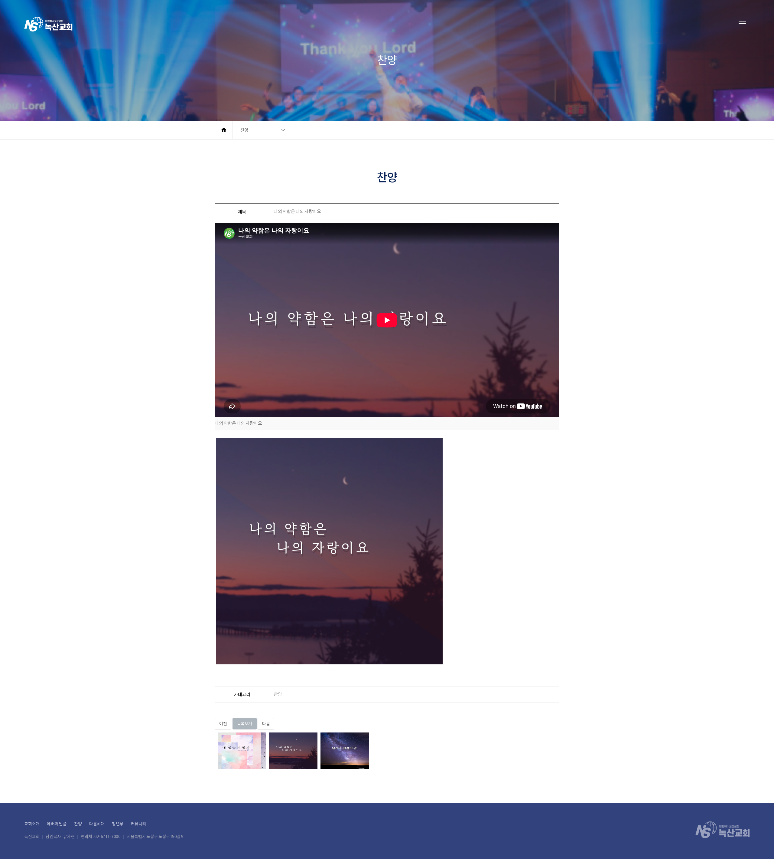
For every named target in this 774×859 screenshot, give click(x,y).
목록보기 (244, 723)
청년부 (117, 824)
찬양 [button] (244, 130)
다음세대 (96, 824)
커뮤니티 (138, 824)
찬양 (78, 824)
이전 (223, 723)
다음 (266, 723)
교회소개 (31, 824)
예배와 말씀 (57, 824)
